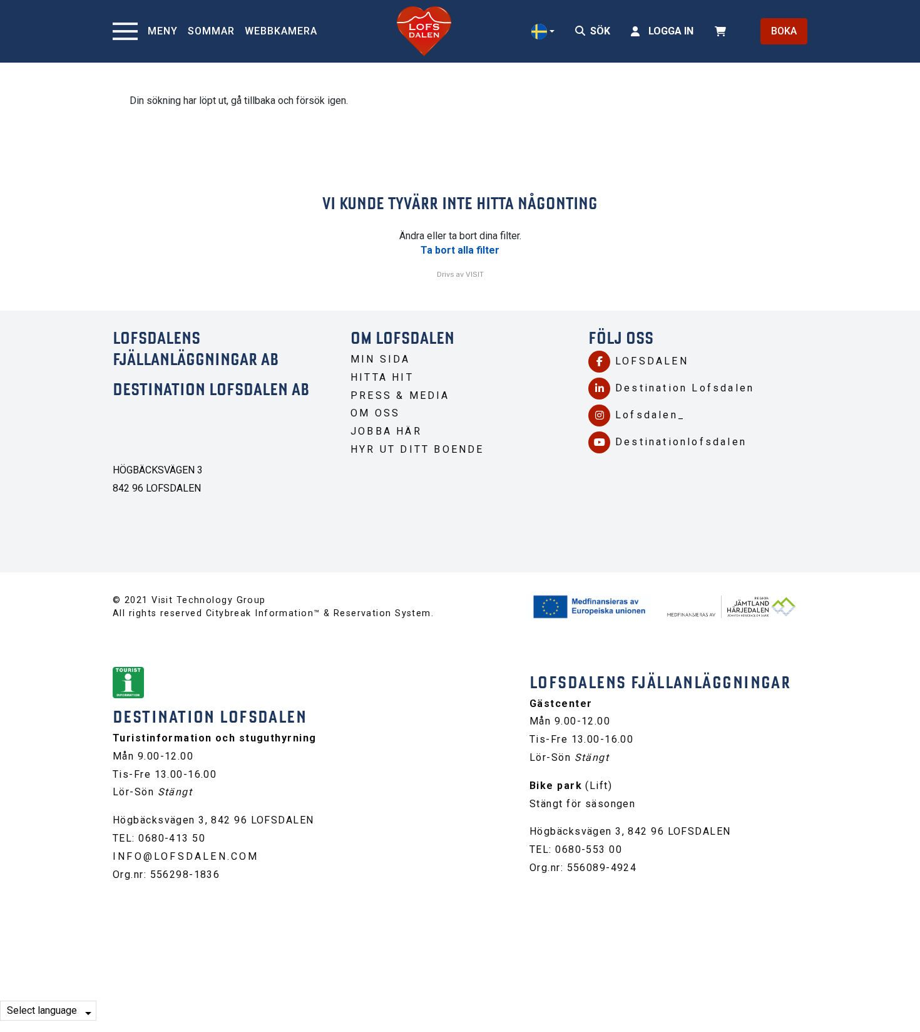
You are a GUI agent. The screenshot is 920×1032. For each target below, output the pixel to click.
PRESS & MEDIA (400, 395)
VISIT (475, 274)
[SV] (543, 31)
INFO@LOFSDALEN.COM (186, 856)
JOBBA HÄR (386, 431)
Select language (42, 1010)
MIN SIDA (380, 359)
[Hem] (424, 31)
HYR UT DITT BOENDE (417, 449)
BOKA (784, 31)
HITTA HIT (382, 377)
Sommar (211, 31)
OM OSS (375, 413)
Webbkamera (281, 31)
